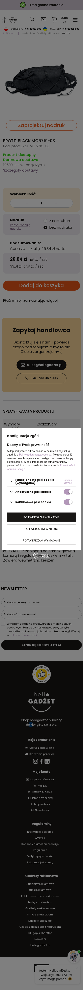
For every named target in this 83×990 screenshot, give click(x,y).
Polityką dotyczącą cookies (35, 454)
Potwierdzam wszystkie (41, 517)
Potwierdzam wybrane (41, 529)
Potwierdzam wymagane (41, 540)
